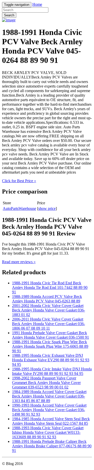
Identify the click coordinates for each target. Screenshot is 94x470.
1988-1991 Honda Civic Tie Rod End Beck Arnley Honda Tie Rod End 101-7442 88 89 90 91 (49, 287)
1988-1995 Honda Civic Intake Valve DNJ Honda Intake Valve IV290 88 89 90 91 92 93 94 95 (52, 371)
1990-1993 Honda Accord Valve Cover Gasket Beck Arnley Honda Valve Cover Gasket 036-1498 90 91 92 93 (49, 409)
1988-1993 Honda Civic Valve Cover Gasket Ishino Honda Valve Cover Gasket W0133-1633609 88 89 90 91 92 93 (47, 432)
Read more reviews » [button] (19, 262)
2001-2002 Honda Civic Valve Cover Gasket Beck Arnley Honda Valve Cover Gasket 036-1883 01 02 (48, 310)
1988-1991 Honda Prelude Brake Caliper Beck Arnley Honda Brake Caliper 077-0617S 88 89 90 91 (51, 446)
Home (37, 4)
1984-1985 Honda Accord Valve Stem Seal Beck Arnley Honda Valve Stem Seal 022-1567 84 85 (51, 421)
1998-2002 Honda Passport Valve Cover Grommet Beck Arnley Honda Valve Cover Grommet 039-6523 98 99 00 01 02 (46, 382)
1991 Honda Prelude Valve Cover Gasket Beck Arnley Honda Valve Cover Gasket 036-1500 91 (50, 335)
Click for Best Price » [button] (19, 181)
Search (9, 15)
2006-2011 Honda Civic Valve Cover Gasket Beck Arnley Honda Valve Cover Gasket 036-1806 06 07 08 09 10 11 (48, 323)
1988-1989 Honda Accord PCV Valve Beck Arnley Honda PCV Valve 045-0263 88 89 (47, 298)
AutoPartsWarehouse (19, 208)
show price (47, 208)
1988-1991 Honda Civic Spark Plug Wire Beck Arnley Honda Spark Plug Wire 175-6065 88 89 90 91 (50, 346)
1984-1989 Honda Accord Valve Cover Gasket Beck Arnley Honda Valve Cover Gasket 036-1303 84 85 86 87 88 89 (49, 396)
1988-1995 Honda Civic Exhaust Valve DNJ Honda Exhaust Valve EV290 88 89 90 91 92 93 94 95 (50, 360)
